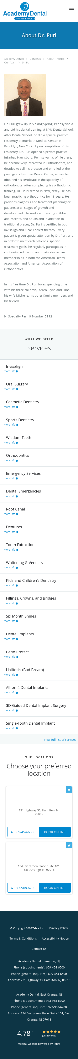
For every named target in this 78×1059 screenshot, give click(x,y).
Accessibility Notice (55, 938)
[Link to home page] (32, 11)
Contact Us (39, 949)
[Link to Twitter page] (69, 789)
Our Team (10, 62)
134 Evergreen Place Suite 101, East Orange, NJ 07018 (39, 868)
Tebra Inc (38, 928)
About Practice (56, 59)
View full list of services (60, 739)
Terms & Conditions (23, 938)
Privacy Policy (58, 928)
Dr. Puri (26, 62)
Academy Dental (14, 59)
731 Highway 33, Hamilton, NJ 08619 (39, 812)
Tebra (56, 1044)
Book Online (54, 832)
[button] (71, 8)
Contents (35, 59)
